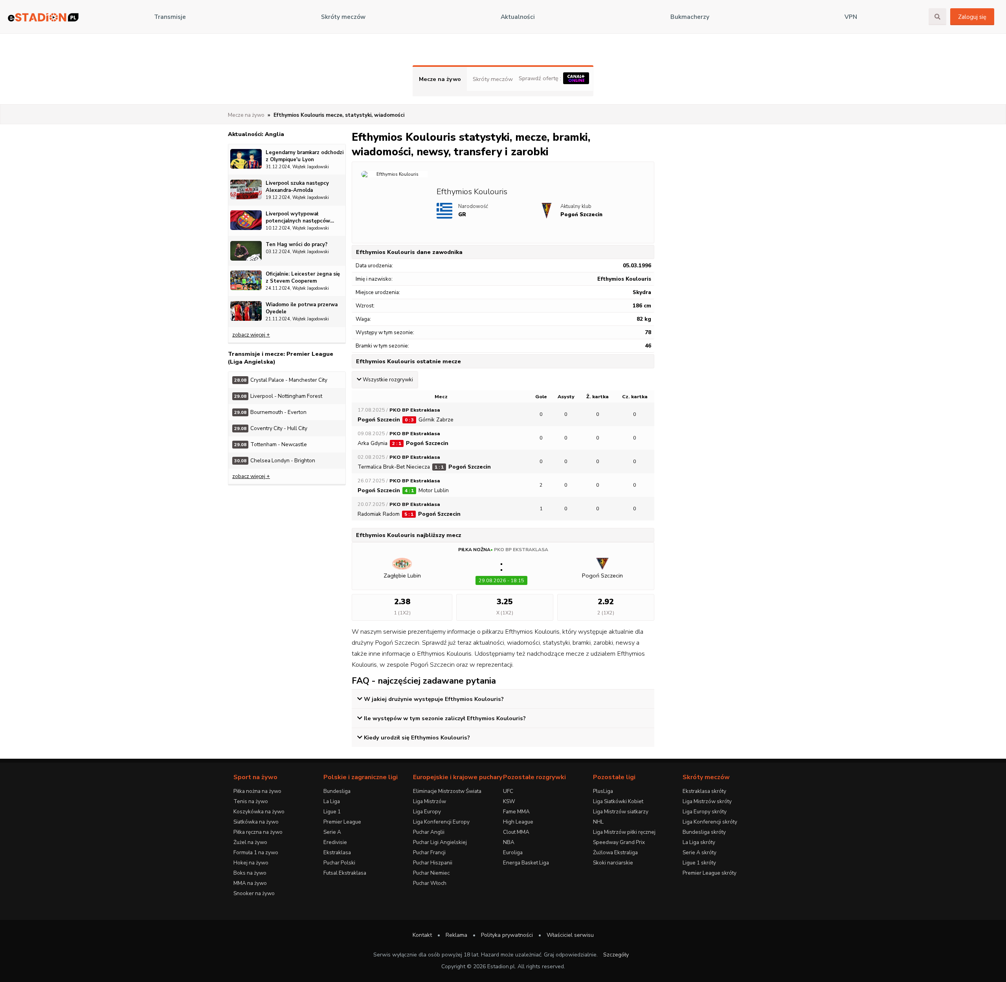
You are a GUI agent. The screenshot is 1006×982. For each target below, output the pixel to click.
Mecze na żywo (440, 79)
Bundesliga (337, 791)
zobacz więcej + (251, 334)
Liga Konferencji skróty (710, 822)
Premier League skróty (709, 873)
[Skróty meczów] (43, 17)
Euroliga (513, 852)
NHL (598, 822)
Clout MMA (516, 832)
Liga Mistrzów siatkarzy (620, 811)
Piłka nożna (474, 549)
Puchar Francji (429, 852)
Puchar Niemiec (431, 873)
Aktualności (518, 17)
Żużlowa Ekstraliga (615, 852)
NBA (508, 842)
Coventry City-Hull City (270, 428)
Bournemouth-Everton (270, 412)
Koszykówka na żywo (259, 811)
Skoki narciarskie (613, 862)
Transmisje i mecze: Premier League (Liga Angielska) (280, 358)
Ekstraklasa (337, 852)
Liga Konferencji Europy (441, 822)
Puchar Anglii (428, 832)
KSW (509, 801)
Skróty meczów (343, 17)
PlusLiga (603, 791)
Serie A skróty (699, 852)
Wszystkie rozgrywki (388, 379)
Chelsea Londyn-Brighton (274, 460)
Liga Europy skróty (705, 811)
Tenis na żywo (250, 801)
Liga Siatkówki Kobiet (618, 801)
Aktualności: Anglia (256, 134)
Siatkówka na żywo (256, 822)
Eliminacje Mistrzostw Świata (447, 791)
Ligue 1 (332, 811)
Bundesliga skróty (704, 832)
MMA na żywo (250, 883)
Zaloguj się (972, 17)
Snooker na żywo (254, 893)
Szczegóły (616, 954)
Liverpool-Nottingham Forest (278, 396)
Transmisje (170, 17)
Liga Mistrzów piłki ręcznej (624, 832)
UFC (508, 791)
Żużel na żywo (250, 842)
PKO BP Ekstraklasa (521, 549)
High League (518, 822)
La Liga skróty (699, 842)
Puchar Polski (339, 862)
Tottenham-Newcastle (270, 444)
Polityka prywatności (507, 935)
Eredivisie (335, 842)
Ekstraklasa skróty (704, 791)
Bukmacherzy (689, 17)
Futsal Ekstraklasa (344, 873)
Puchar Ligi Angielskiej (440, 842)
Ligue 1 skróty (699, 862)
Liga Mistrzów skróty (707, 801)
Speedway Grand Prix (619, 842)
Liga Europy (427, 811)
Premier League (342, 822)
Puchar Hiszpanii (432, 862)
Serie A (332, 832)
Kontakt (422, 935)
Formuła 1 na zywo (255, 852)
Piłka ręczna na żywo (258, 832)
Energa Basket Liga (526, 862)
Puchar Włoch (429, 883)
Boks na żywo (249, 873)
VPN (850, 17)
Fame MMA (516, 811)
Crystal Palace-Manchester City (280, 380)
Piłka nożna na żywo (257, 791)
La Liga (331, 801)
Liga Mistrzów (429, 801)
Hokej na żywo (250, 862)
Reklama (456, 935)
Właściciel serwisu (570, 935)
